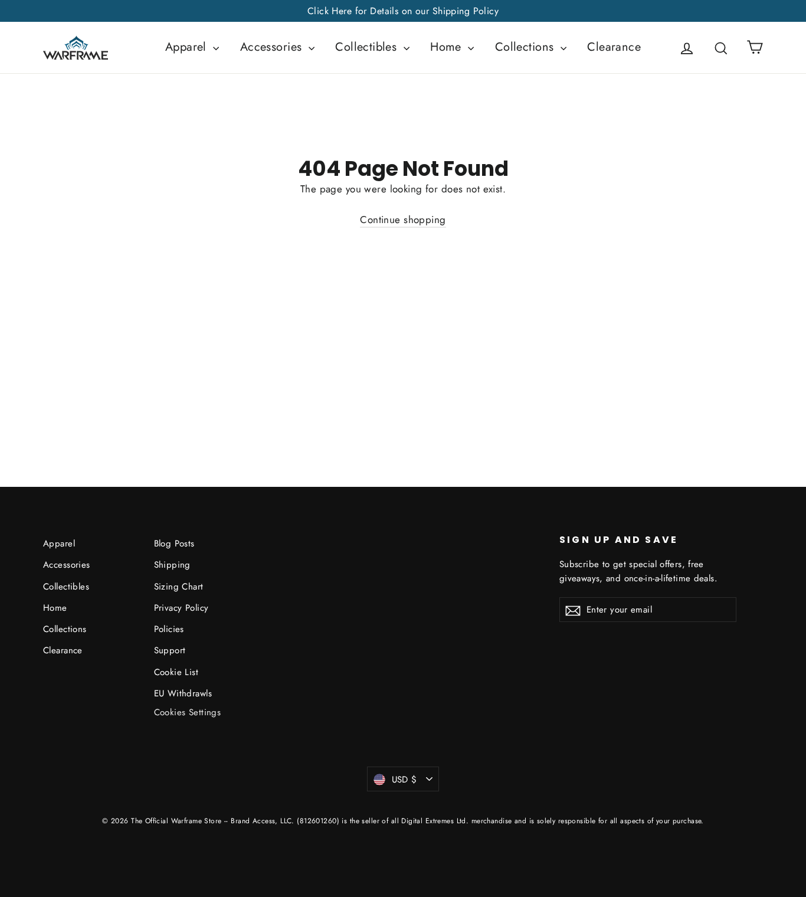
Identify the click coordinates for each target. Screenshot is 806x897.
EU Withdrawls (183, 693)
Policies (169, 629)
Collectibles (368, 46)
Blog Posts (174, 543)
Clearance (614, 46)
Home (447, 46)
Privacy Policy (181, 607)
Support (170, 650)
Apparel (187, 46)
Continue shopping (402, 219)
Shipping (172, 564)
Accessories (273, 46)
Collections (526, 46)
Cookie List (176, 672)
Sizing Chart (179, 586)
